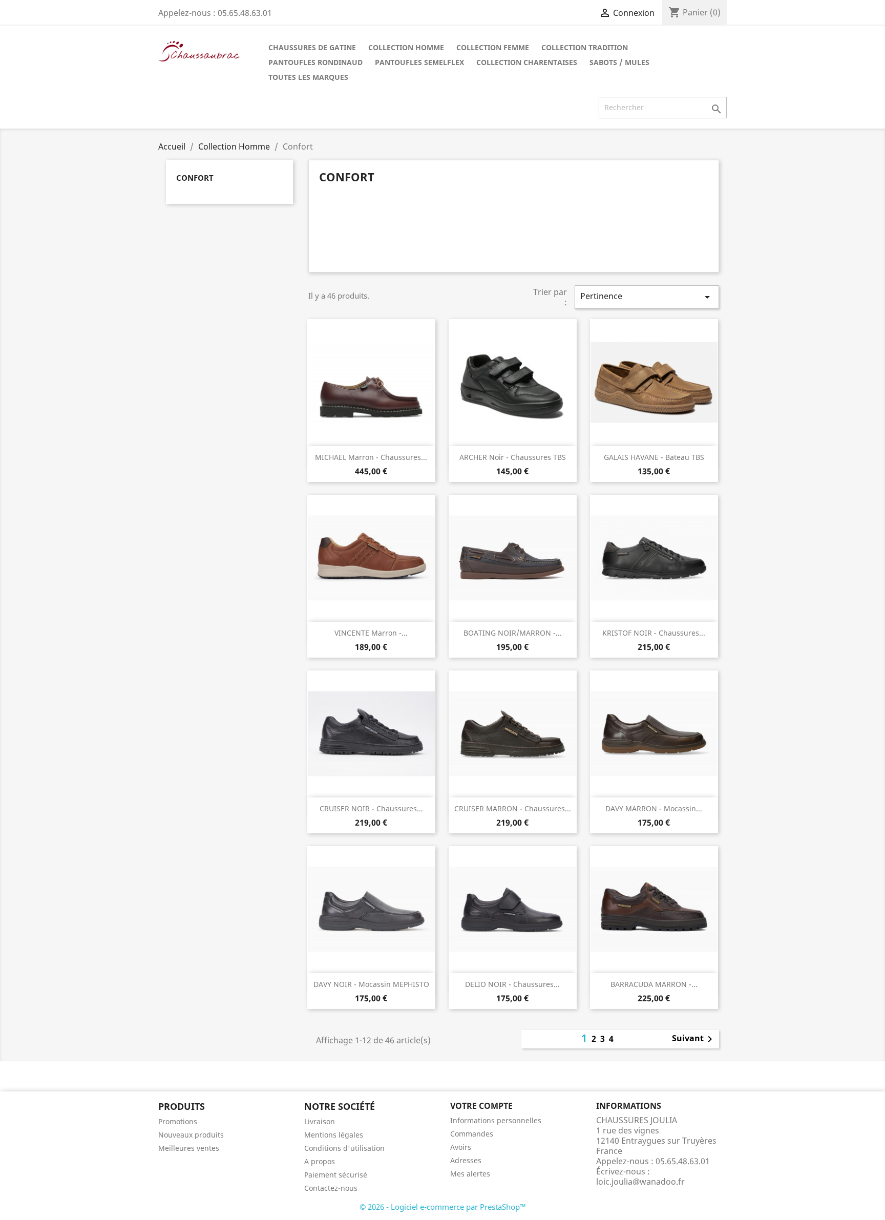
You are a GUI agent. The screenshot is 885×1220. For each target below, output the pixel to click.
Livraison (319, 1121)
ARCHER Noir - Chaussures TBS (512, 457)
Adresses (465, 1160)
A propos (319, 1161)
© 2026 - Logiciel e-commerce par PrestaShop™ (443, 1207)
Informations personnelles (495, 1120)
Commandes (471, 1134)
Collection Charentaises (526, 62)
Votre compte (481, 1105)
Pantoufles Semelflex (419, 62)
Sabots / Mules (619, 62)
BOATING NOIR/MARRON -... (512, 633)
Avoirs (460, 1147)
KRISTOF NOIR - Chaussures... (653, 633)
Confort (195, 178)
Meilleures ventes (188, 1148)
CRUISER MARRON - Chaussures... (512, 808)
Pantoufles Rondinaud (315, 62)
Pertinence (646, 296)
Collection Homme (406, 47)
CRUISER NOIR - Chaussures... (371, 808)
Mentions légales (333, 1135)
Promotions (177, 1121)
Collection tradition (584, 47)
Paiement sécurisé (335, 1175)
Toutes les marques (308, 77)
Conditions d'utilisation (344, 1148)
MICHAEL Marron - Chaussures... (371, 457)
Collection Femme (492, 47)
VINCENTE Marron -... (371, 633)
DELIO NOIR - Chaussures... (512, 984)
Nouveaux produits (191, 1135)
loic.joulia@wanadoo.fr (640, 1181)
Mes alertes (470, 1174)
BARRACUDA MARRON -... (654, 984)
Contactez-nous (330, 1188)
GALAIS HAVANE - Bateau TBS (654, 457)
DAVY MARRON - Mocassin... (653, 808)
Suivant (694, 1039)
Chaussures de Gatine (312, 47)
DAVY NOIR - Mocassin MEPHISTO (371, 984)
